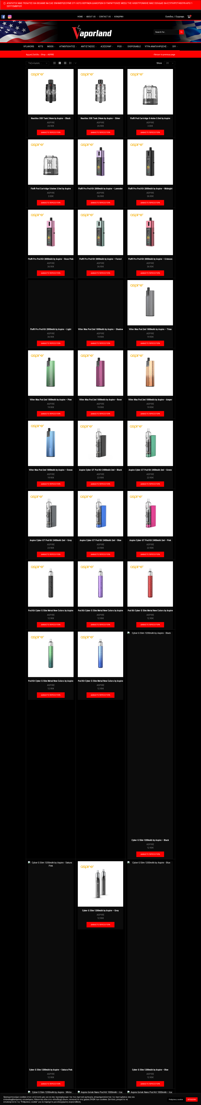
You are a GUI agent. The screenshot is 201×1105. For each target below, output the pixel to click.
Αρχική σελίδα (32, 54)
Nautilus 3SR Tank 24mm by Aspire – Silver (100, 118)
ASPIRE (51, 122)
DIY (174, 46)
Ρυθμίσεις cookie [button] (176, 1099)
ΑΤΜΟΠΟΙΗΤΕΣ (67, 46)
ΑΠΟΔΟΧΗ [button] (192, 1099)
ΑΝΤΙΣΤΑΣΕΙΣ (88, 46)
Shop (43, 54)
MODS (50, 46)
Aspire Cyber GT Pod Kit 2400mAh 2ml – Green (150, 470)
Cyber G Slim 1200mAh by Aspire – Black (150, 840)
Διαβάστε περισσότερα (50, 132)
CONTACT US (105, 17)
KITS (40, 46)
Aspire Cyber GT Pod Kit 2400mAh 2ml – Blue (100, 540)
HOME (80, 17)
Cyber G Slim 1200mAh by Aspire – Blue (150, 1069)
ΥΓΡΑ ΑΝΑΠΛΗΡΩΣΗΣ (156, 46)
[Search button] (181, 32)
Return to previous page (164, 54)
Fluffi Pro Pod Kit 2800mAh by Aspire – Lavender (100, 188)
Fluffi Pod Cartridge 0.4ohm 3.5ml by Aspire (150, 118)
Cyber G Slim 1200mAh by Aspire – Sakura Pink (50, 1069)
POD (119, 46)
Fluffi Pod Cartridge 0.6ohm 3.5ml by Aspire (51, 188)
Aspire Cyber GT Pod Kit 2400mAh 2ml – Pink (150, 540)
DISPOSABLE (134, 46)
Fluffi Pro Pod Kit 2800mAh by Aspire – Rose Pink (50, 259)
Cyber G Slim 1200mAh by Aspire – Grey (100, 910)
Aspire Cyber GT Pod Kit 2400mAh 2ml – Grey (51, 540)
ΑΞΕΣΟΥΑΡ (106, 46)
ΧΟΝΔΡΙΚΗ (118, 17)
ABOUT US (91, 17)
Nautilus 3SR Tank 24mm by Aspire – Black (50, 118)
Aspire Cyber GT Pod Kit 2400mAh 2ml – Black (100, 470)
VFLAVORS (28, 46)
